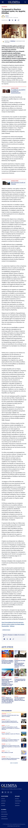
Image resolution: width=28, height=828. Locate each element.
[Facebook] (9, 20)
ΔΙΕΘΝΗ (3, 803)
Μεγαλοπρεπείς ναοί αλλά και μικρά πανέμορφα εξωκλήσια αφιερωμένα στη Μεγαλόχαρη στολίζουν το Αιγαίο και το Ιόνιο (7, 682)
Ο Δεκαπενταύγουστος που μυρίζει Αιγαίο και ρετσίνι (19, 680)
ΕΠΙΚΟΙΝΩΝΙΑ (4, 818)
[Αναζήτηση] (25, 2)
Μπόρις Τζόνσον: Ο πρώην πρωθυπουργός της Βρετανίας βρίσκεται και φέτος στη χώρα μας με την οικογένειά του (8, 700)
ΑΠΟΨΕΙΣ (3, 801)
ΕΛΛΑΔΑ (3, 805)
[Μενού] (3, 2)
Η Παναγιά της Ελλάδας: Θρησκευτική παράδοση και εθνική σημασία (8, 662)
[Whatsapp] (15, 20)
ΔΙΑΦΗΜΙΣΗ (4, 816)
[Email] (8, 792)
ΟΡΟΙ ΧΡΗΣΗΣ (4, 814)
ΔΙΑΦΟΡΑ (4, 6)
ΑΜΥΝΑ (3, 798)
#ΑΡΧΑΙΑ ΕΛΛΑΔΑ (6, 629)
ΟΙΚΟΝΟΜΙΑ (18, 801)
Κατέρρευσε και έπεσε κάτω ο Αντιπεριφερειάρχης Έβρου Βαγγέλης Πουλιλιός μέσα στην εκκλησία (19, 664)
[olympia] (14, 2)
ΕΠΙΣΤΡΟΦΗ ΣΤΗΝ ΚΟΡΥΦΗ (14, 826)
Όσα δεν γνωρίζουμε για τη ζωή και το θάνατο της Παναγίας (19, 699)
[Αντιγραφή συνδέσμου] (18, 20)
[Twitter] (12, 20)
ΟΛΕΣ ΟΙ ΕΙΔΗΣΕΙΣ (14, 762)
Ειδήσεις (12, 626)
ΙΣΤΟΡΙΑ (17, 798)
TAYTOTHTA (4, 812)
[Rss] (11, 792)
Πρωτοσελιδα (5, 626)
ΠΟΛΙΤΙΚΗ (17, 803)
